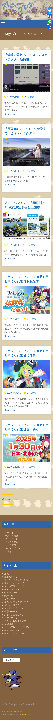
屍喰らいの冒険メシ (14, 614)
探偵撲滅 (8, 624)
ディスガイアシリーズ (15, 633)
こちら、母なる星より (15, 620)
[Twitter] (49, 10)
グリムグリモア (12, 605)
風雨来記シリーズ (13, 576)
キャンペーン (11, 538)
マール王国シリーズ (14, 586)
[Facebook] (49, 16)
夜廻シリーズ (10, 611)
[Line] (49, 21)
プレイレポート (12, 548)
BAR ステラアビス (13, 589)
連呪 (6, 573)
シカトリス (9, 598)
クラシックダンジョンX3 (16, 579)
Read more (9, 114)
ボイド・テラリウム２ (15, 608)
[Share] (49, 27)
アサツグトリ (10, 617)
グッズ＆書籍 (11, 541)
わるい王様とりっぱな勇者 (17, 627)
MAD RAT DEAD (12, 630)
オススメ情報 (11, 535)
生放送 (8, 551)
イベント (9, 532)
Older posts (11, 499)
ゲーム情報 (29, 96)
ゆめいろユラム (12, 592)
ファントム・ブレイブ (15, 583)
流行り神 (8, 595)
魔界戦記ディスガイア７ (16, 601)
